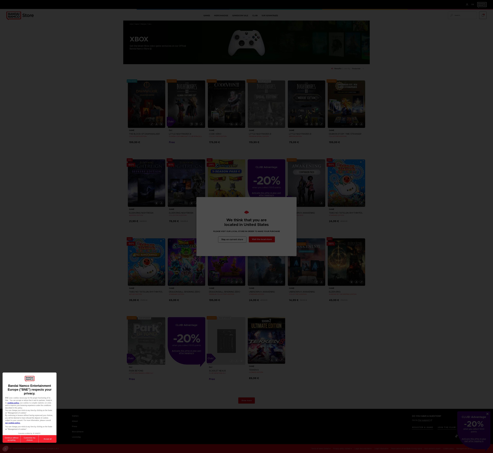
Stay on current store (232, 239)
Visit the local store (262, 239)
